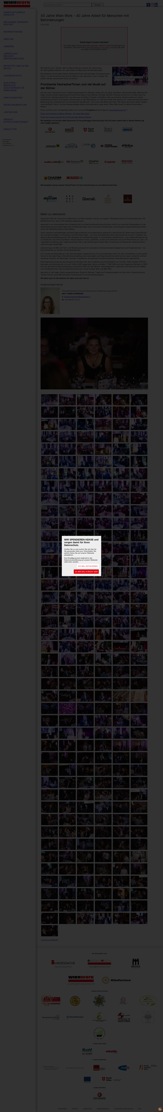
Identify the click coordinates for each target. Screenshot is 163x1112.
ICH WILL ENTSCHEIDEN (88, 566)
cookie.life (160, 1109)
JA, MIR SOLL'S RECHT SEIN (86, 572)
